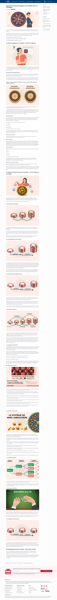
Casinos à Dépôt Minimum (20, 592)
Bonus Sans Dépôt (19, 591)
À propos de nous (31, 587)
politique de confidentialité (31, 573)
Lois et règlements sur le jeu (8, 592)
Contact (30, 592)
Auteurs (30, 591)
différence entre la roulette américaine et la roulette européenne (19, 106)
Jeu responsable (7, 591)
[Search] (46, 1)
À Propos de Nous (37, 1)
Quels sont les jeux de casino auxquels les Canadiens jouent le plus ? (47, 10)
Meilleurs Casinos (19, 587)
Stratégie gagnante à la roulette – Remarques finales (14, 40)
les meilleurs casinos (16, 435)
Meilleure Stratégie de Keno (47, 23)
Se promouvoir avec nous (32, 588)
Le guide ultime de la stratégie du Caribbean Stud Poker (47, 21)
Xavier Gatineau (8, 9)
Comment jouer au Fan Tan (46, 18)
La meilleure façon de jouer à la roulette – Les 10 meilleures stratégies (16, 38)
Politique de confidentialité (8, 588)
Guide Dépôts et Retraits (8, 587)
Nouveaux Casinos (19, 588)
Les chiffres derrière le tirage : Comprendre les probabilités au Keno (47, 26)
